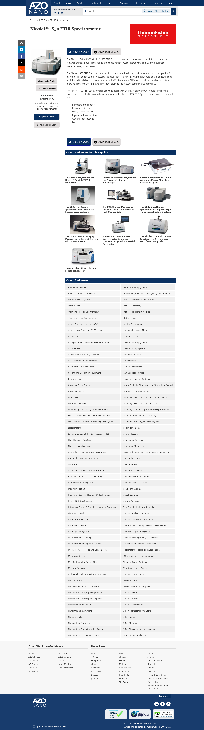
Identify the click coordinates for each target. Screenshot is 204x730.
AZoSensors (63, 653)
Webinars (95, 667)
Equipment (96, 660)
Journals (95, 678)
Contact (150, 667)
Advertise (151, 671)
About (150, 653)
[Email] (21, 76)
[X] (21, 62)
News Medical (64, 664)
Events (122, 660)
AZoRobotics (34, 657)
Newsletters (152, 664)
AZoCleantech (34, 660)
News (93, 653)
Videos (94, 664)
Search (150, 657)
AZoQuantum (64, 657)
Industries (124, 671)
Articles (94, 657)
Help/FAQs (124, 675)
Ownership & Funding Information (157, 687)
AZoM (31, 653)
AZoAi (61, 660)
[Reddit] (21, 69)
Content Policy (154, 682)
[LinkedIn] (21, 49)
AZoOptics (33, 664)
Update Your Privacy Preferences (50, 726)
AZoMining (33, 671)
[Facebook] (21, 56)
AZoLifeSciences (65, 667)
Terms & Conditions (156, 675)
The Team (123, 682)
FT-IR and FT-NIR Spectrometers (55, 20)
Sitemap (123, 678)
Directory (95, 675)
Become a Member (156, 660)
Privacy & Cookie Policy (157, 678)
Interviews (96, 671)
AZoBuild (32, 667)
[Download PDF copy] (21, 43)
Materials (123, 664)
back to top (163, 696)
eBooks (122, 657)
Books (122, 653)
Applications (125, 667)
